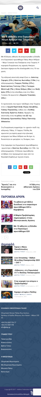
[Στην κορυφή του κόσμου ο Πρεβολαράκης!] (7, 284)
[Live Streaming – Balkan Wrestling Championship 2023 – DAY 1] (7, 260)
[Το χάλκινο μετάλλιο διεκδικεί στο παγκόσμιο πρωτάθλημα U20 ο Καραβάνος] (7, 204)
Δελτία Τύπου (5, 33)
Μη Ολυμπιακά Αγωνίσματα (11, 365)
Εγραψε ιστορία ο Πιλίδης (25, 292)
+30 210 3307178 (7, 325)
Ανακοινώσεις (6, 342)
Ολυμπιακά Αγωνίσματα (10, 361)
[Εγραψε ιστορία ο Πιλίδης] (7, 295)
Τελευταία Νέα (6, 339)
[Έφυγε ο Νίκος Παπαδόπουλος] (7, 250)
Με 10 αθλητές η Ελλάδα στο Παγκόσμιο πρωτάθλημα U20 (25, 228)
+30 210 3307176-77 (8, 322)
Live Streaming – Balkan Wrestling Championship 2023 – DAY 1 (27, 260)
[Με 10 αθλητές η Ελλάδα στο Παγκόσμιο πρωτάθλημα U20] (7, 229)
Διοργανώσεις (6, 349)
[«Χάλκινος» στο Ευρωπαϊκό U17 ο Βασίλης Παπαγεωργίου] (7, 273)
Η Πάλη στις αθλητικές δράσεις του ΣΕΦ (32, 186)
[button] (38, 8)
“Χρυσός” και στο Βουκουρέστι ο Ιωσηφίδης (8, 186)
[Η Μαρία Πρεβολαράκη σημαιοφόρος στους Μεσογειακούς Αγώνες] (7, 218)
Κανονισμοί (5, 372)
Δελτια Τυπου (6, 209)
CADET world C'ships (23, 294)
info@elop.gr (5, 327)
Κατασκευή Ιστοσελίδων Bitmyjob (18, 394)
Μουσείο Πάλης (7, 368)
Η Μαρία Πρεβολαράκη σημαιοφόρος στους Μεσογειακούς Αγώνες (24, 218)
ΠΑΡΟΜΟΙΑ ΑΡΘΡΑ (13, 196)
